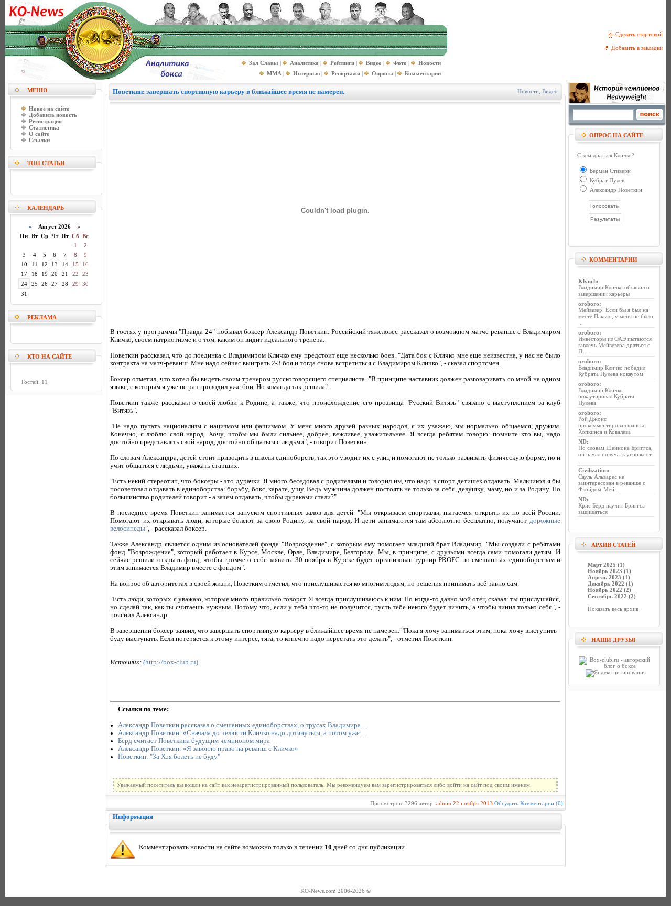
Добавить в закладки (638, 48)
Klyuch (587, 281)
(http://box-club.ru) (170, 662)
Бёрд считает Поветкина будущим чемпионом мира (194, 741)
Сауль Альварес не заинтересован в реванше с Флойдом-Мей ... (611, 482)
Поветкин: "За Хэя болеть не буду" (169, 756)
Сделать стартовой (640, 34)
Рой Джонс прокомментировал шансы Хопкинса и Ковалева (611, 425)
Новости (528, 91)
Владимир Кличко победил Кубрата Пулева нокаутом (611, 370)
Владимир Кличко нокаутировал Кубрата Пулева (606, 396)
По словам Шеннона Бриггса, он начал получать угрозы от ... (615, 454)
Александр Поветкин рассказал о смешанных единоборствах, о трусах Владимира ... (242, 725)
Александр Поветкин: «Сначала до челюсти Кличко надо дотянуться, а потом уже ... (242, 733)
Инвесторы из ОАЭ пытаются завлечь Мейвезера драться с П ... (615, 345)
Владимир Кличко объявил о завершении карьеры (614, 290)
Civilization (593, 470)
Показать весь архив (613, 609)
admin (443, 803)
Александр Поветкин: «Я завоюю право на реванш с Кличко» (208, 748)
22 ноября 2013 (473, 803)
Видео (550, 91)
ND (582, 441)
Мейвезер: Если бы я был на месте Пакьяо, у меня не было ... (615, 316)
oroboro (588, 303)
